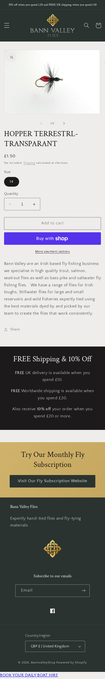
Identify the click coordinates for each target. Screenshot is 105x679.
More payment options (52, 251)
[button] (6, 25)
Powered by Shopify (71, 662)
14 (12, 182)
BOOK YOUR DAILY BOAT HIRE (29, 675)
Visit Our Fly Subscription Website (52, 481)
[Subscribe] (83, 590)
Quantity (11, 194)
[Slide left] (41, 123)
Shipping (29, 162)
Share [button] (15, 329)
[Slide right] (64, 123)
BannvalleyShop (43, 662)
